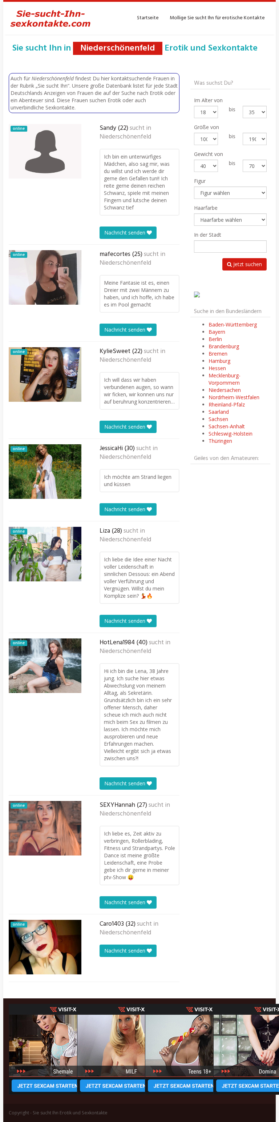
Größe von (206, 127)
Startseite (148, 18)
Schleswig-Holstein (230, 433)
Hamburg (219, 360)
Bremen (218, 353)
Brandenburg (224, 346)
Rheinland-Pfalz (227, 404)
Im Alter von (208, 100)
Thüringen (220, 440)
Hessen (217, 368)
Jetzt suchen (247, 264)
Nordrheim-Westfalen (234, 397)
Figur (200, 180)
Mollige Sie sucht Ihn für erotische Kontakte (217, 18)
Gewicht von (208, 154)
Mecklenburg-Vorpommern (224, 379)
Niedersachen (225, 389)
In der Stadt (207, 234)
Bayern (217, 331)
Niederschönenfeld (125, 137)
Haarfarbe (206, 207)
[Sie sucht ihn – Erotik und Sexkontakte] (50, 18)
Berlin (215, 339)
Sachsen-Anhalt (227, 426)
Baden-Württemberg (233, 324)
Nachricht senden (125, 232)
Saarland (219, 411)
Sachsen (218, 419)
